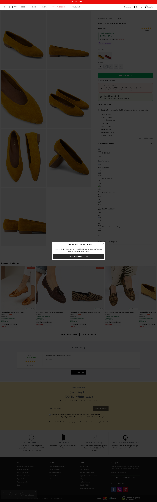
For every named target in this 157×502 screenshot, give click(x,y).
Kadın (34, 7)
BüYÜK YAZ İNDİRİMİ (59, 7)
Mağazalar (75, 7)
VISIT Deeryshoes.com (78, 256)
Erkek (23, 7)
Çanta (44, 7)
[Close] (103, 244)
